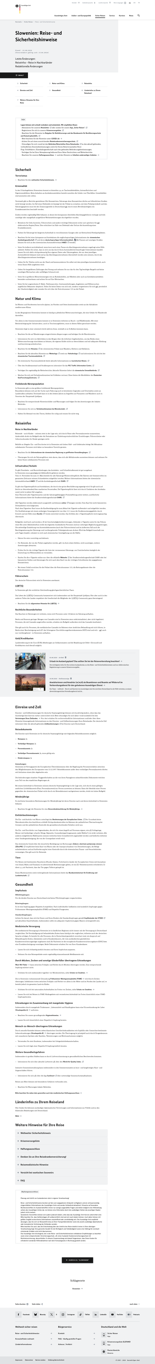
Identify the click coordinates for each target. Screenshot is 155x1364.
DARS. (63, 481)
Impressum (18, 1360)
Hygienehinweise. (52, 1015)
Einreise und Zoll (26, 90)
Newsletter (45, 128)
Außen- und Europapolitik (81, 16)
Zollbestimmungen (51, 724)
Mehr (17, 1116)
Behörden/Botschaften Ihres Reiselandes (64, 144)
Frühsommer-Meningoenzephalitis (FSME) (66, 979)
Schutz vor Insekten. (77, 973)
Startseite (18, 22)
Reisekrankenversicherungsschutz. (63, 141)
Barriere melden (40, 1360)
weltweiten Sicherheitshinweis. (42, 180)
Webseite (63, 557)
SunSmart (51, 1076)
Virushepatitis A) (22, 1010)
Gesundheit (56, 90)
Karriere (122, 16)
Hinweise (34, 349)
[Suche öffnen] (138, 15)
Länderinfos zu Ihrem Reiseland (92, 91)
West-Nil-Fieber (21, 965)
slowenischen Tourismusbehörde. (30, 356)
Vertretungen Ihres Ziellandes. (26, 718)
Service (112, 16)
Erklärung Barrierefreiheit (56, 1360)
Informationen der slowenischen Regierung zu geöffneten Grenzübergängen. (59, 452)
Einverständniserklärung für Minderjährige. (64, 809)
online (63, 503)
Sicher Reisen (100, 16)
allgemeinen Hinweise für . (44, 603)
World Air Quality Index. (72, 1062)
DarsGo (39, 514)
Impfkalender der (93, 918)
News (131, 16)
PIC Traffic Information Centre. (80, 365)
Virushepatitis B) (37, 1033)
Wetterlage (53, 353)
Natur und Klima (58, 83)
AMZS (32, 481)
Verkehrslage (73, 353)
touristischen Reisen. (79, 361)
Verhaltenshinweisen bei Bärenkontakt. (50, 409)
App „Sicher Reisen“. (77, 128)
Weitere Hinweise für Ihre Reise (29, 101)
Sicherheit (24, 83)
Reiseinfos (88, 83)
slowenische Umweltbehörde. (86, 370)
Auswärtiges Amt (60, 16)
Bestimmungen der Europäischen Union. (67, 819)
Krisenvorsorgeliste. (53, 130)
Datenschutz (29, 1360)
